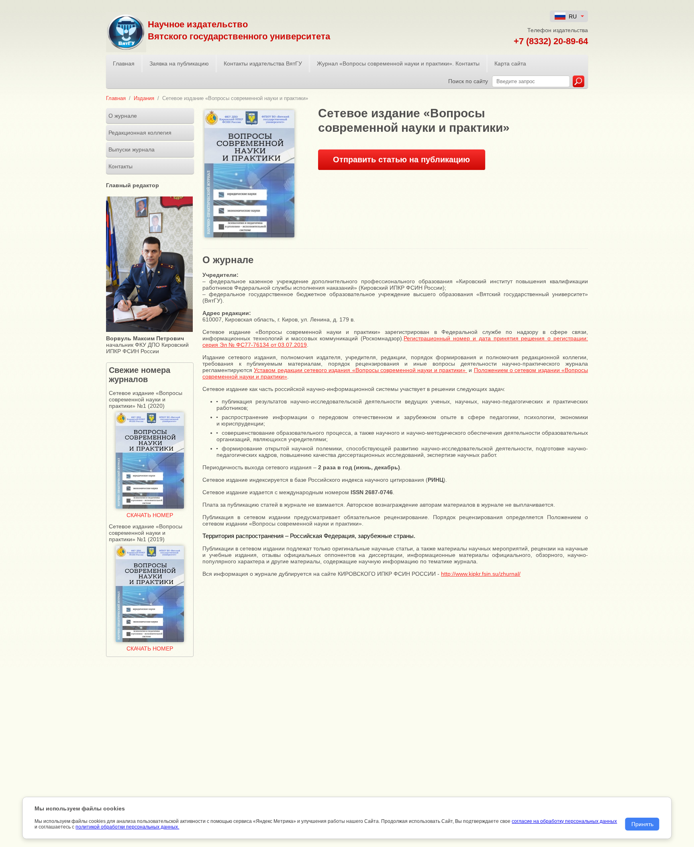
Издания (144, 98)
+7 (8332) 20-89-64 (551, 41)
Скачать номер (150, 515)
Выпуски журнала (131, 149)
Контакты (120, 166)
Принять (642, 824)
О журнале (122, 116)
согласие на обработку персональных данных (564, 821)
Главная (124, 63)
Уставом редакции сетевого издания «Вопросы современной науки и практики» (360, 370)
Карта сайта (510, 63)
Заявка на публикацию (179, 63)
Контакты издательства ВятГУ (263, 63)
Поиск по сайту (468, 81)
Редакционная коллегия (139, 132)
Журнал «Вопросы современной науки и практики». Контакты (398, 63)
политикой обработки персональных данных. (127, 827)
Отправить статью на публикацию (401, 159)
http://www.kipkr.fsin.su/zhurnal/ (480, 574)
